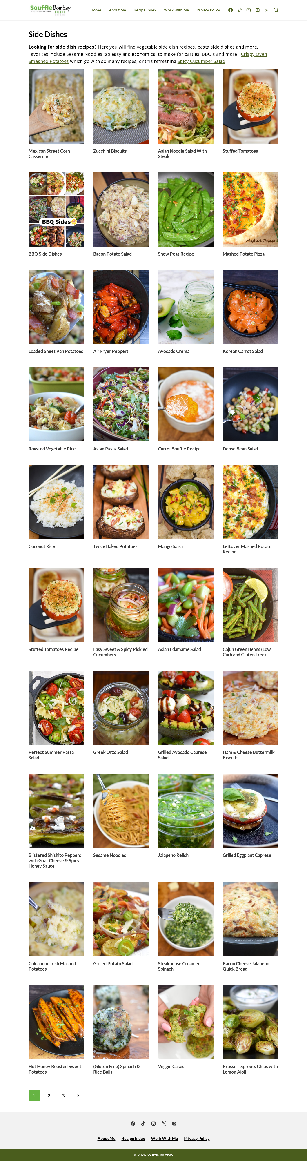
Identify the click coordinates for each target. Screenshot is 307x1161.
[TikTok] (239, 10)
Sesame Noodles (109, 855)
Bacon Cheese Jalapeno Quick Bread (246, 966)
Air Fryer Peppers (111, 351)
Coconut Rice (42, 546)
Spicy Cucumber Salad (201, 61)
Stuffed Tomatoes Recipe (53, 649)
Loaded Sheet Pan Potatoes (56, 351)
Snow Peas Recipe (176, 253)
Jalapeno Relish (173, 855)
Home (95, 10)
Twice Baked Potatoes (115, 546)
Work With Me (176, 10)
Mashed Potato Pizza (244, 253)
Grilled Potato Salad (113, 963)
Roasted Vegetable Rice (52, 448)
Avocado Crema (173, 351)
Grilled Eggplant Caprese (247, 855)
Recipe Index (145, 10)
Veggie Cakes (171, 1066)
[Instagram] (248, 10)
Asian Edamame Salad (179, 649)
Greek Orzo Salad (110, 752)
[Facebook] (230, 10)
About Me (117, 10)
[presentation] (56, 106)
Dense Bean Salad (240, 448)
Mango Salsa (170, 546)
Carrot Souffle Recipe (179, 448)
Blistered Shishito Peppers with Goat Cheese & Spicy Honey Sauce (55, 860)
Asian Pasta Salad (110, 448)
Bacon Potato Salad (112, 253)
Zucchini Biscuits (110, 151)
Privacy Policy (208, 10)
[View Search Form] (276, 10)
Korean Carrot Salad (243, 351)
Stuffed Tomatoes (240, 151)
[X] (266, 10)
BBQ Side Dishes (45, 253)
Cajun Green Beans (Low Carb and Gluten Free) (247, 651)
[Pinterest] (257, 10)
